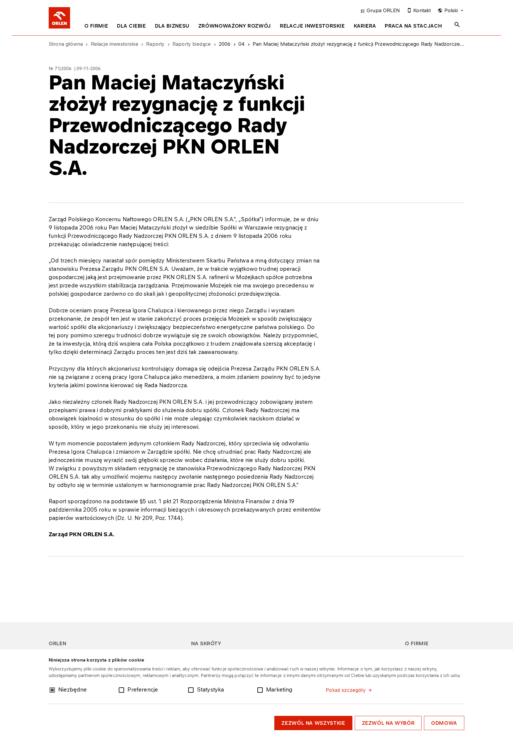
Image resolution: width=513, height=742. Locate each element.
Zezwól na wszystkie (313, 723)
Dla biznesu (172, 26)
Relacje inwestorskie (312, 26)
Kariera (365, 26)
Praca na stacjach (413, 26)
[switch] (122, 689)
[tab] (96, 27)
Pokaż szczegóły (345, 690)
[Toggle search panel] (457, 25)
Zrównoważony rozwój (234, 26)
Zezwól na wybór (388, 723)
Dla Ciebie (131, 26)
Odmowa (444, 723)
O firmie (96, 26)
